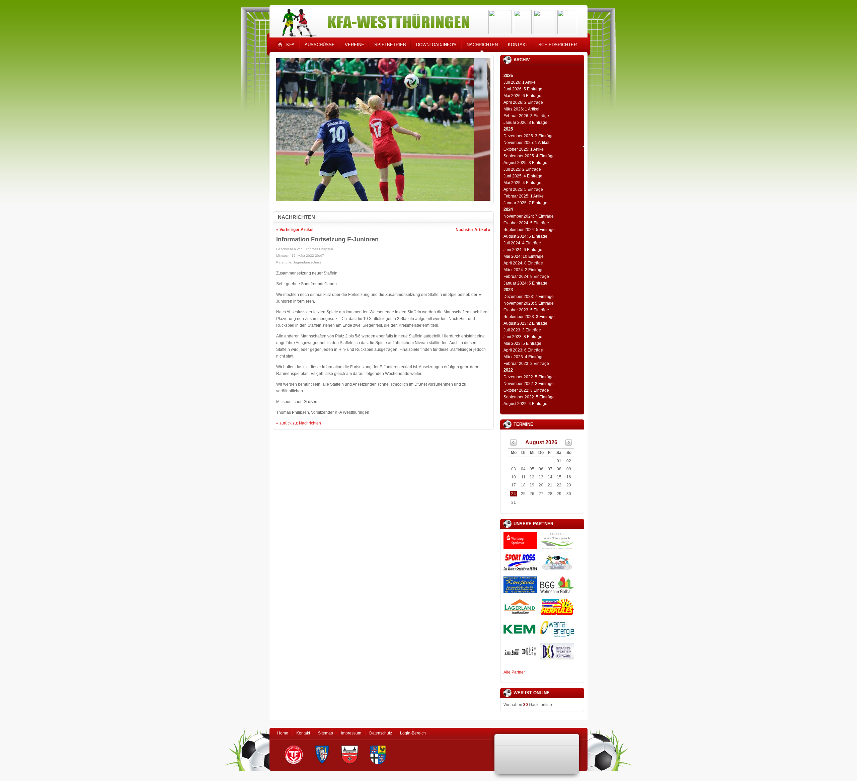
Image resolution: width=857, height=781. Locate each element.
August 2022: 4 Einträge (525, 403)
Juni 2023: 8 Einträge (522, 336)
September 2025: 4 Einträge (529, 156)
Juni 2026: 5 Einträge (522, 89)
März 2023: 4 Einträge (523, 357)
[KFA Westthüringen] (372, 21)
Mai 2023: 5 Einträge (522, 343)
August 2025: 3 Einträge (525, 162)
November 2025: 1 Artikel (526, 142)
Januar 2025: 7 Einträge (525, 203)
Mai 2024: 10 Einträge (523, 256)
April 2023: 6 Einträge (523, 350)
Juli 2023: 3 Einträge (522, 330)
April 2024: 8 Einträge (523, 263)
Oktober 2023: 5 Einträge (526, 310)
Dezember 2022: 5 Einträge (528, 377)
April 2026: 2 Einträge (523, 102)
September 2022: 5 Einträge (529, 397)
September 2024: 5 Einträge (529, 229)
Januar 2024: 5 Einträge (525, 283)
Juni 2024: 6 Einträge (522, 249)
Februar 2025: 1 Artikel (524, 196)
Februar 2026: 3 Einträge (526, 115)
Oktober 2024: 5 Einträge (526, 223)
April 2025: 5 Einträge (523, 189)
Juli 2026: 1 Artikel (520, 82)
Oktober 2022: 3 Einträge (526, 390)
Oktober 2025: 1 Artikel (524, 149)
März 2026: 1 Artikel (521, 109)
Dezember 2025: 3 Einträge (528, 136)
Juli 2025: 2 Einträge (522, 169)
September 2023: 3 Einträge (529, 316)
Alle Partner (514, 672)
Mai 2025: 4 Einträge (522, 182)
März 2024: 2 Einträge (523, 269)
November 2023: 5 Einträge (528, 303)
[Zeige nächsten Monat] (568, 444)
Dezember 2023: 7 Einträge (528, 296)
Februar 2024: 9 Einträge (526, 276)
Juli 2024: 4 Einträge (522, 243)
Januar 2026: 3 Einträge (525, 122)
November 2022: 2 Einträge (528, 383)
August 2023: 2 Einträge (525, 323)
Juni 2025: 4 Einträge (522, 176)
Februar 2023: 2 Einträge (526, 363)
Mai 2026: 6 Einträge (522, 95)
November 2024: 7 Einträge (528, 216)
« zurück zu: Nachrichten (298, 423)
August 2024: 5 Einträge (525, 236)
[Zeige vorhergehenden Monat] (513, 444)
